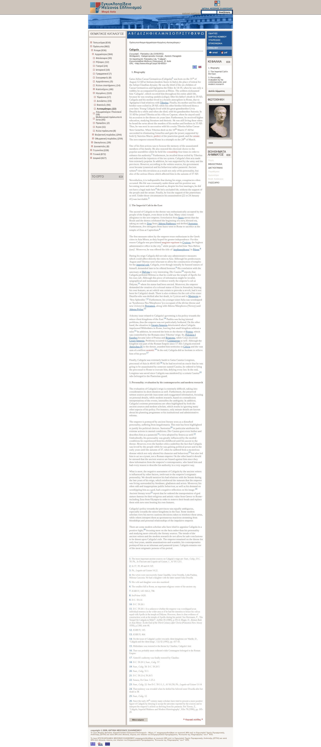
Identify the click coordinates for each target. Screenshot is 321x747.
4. (130, 574)
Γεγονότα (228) (101, 150)
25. (131, 696)
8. (130, 595)
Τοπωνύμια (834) (102, 42)
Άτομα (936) (100, 50)
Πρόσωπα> (134, 42)
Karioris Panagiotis (173, 56)
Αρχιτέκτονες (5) (104, 81)
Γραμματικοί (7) (104, 73)
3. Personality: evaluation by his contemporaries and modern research (217, 80)
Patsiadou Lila (146, 54)
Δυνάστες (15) (104, 101)
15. (131, 646)
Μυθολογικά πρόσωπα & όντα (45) (109, 118)
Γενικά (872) (99, 154)
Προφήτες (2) (103, 123)
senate (196, 136)
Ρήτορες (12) (102, 62)
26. (131, 701)
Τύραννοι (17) (104, 97)
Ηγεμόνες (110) (104, 93)
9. (130, 599)
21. (131, 675)
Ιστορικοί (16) (103, 70)
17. (131, 657)
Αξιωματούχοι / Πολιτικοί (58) (108, 113)
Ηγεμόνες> (162, 42)
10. (131, 604)
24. (131, 688)
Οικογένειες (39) (102, 142)
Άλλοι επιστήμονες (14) (108, 85)
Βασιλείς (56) (104, 105)
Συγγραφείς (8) (103, 77)
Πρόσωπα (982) (101, 46)
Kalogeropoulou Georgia (152, 56)
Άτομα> (143, 42)
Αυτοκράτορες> (174, 42)
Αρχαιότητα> (151, 42)
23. (131, 684)
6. (130, 586)
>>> (210, 142)
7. (130, 591)
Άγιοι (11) (101, 127)
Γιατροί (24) (102, 66)
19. (131, 666)
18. (131, 662)
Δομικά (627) (99, 158)
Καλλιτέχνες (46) (104, 89)
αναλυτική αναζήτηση (191, 13)
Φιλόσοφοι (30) (104, 58)
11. (131, 608)
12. (131, 630)
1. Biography (214, 68)
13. (131, 634)
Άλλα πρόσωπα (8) (106, 131)
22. (131, 680)
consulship (172, 151)
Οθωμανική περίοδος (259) (109, 138)
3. (130, 570)
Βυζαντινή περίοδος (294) (108, 134)
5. (130, 582)
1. (130, 558)
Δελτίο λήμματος (216, 91)
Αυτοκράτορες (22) (106, 109)
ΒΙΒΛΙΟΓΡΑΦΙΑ (215, 164)
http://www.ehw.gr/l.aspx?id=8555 (151, 63)
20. (131, 671)
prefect (157, 136)
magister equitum (170, 242)
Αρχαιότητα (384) (104, 54)
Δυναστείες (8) (101, 146)
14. (131, 638)
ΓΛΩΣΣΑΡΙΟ (213, 183)
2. (130, 566)
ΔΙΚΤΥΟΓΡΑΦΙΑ (215, 168)
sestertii (150, 350)
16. (131, 650)
